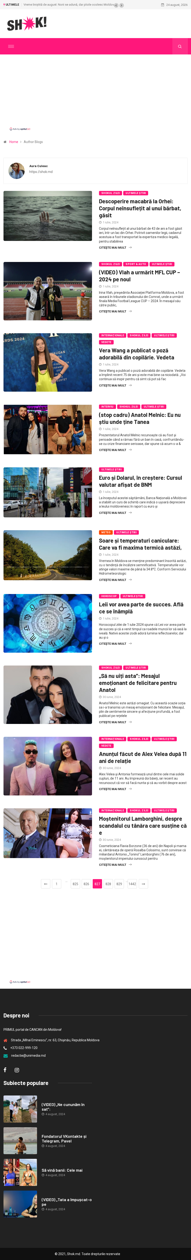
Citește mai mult (112, 247)
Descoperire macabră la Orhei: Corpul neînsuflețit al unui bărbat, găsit (140, 208)
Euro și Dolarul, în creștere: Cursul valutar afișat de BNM (140, 481)
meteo (105, 532)
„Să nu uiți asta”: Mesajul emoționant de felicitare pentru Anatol (138, 682)
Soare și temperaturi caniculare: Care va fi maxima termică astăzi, (140, 544)
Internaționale (112, 335)
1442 (132, 884)
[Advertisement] (95, 96)
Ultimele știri (136, 193)
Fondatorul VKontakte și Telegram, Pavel (64, 1138)
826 (86, 884)
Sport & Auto (136, 264)
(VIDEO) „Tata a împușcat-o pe (67, 1202)
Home (13, 142)
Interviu (107, 406)
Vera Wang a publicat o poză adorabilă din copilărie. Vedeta (136, 354)
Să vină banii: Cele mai (62, 1170)
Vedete (106, 342)
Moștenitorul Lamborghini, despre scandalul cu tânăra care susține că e (143, 825)
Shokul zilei (110, 193)
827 (97, 884)
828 (108, 884)
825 (75, 884)
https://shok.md (41, 172)
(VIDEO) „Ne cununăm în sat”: (63, 1107)
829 (119, 884)
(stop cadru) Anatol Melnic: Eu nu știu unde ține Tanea (140, 418)
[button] (116, 5)
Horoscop (109, 596)
